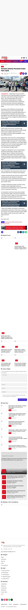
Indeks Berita (4, 584)
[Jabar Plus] (6, 57)
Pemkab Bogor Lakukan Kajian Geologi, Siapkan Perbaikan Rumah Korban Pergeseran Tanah (16, 496)
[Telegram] (23, 232)
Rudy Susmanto (6, 223)
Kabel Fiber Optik (18, 222)
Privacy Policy (4, 592)
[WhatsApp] (26, 232)
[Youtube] (7, 600)
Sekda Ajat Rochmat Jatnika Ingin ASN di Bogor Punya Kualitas (16, 491)
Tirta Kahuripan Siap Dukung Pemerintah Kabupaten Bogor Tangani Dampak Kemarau (6, 364)
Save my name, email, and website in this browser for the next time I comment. (14, 395)
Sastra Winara (5, 578)
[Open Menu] (24, 58)
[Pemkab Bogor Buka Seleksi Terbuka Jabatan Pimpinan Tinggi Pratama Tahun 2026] (21, 241)
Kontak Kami (4, 588)
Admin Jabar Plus (7, 73)
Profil (2, 594)
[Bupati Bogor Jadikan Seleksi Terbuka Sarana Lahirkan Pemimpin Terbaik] (21, 344)
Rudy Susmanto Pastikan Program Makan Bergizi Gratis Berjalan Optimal (20, 364)
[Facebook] (18, 232)
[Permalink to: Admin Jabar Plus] (2, 73)
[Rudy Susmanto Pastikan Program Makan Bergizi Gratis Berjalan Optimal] (21, 358)
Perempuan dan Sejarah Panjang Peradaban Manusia (14, 481)
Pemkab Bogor (5, 574)
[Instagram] (4, 600)
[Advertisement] (14, 14)
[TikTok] (12, 600)
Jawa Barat (3, 559)
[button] (22, 58)
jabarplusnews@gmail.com (9, 551)
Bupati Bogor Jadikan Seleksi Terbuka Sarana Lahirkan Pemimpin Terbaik (20, 351)
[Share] (26, 73)
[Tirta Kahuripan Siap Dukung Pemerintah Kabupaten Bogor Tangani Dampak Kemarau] (7, 358)
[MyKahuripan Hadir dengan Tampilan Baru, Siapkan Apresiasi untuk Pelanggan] (7, 286)
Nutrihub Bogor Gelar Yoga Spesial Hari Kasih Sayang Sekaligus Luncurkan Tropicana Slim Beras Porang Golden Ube (16, 476)
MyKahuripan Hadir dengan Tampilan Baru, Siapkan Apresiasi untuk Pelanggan (6, 337)
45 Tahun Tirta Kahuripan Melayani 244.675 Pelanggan (15, 486)
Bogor (2, 66)
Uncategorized (4, 565)
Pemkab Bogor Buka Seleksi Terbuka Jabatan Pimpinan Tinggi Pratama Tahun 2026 (20, 247)
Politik (2, 563)
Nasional (3, 561)
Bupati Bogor (9, 222)
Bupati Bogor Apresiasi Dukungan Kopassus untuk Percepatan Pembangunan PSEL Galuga (6, 351)
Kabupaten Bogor (6, 576)
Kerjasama (3, 586)
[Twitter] (21, 232)
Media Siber (3, 590)
